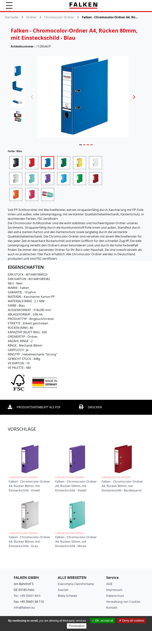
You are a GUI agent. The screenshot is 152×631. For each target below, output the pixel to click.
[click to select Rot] (32, 163)
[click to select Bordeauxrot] (95, 178)
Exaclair (63, 590)
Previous (32, 97)
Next (134, 97)
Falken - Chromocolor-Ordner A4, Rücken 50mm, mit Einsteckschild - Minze (76, 541)
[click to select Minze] (32, 178)
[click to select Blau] (48, 163)
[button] (9, 5)
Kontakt (111, 607)
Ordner (31, 17)
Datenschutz (115, 596)
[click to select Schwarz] (16, 163)
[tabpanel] (83, 96)
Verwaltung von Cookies (123, 602)
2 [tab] (84, 145)
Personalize (77, 625)
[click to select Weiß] (95, 163)
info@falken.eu (24, 607)
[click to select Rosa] (32, 194)
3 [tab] (88, 145)
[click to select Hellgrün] (79, 178)
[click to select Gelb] (79, 163)
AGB (109, 584)
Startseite (11, 17)
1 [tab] (80, 145)
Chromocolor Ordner (59, 17)
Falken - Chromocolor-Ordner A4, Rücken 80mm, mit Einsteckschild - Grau (29, 541)
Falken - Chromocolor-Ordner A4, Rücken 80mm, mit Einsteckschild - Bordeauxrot (122, 485)
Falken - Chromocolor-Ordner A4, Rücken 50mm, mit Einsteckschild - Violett (76, 485)
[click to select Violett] (48, 178)
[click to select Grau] (16, 178)
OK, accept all (103, 620)
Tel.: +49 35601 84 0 (27, 596)
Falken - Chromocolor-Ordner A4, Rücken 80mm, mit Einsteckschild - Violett (29, 485)
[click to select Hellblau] (64, 178)
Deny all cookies (132, 620)
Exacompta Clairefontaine (76, 584)
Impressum (114, 590)
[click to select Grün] (64, 163)
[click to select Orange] (16, 194)
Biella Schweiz (67, 596)
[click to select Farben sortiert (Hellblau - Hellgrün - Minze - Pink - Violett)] (48, 194)
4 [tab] (91, 145)
